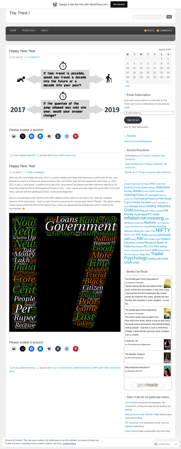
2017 (55, 368)
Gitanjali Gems (137, 206)
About (44, 30)
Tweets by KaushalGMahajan (138, 141)
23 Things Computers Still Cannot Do (153, 172)
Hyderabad (140, 214)
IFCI (149, 214)
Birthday (152, 187)
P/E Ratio (142, 235)
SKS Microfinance (131, 254)
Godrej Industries (158, 206)
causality (159, 191)
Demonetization (82, 368)
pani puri (153, 235)
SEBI (154, 250)
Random (30, 155)
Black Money (65, 368)
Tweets (131, 135)
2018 (55, 155)
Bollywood (163, 187)
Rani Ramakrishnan (136, 358)
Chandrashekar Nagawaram (139, 344)
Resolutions (137, 246)
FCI (131, 199)
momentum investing (139, 227)
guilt (146, 211)
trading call (154, 258)
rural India (134, 250)
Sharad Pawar (164, 250)
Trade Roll (29, 30)
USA (128, 262)
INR (143, 218)
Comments (165, 30)
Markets (150, 222)
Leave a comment (35, 172)
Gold (128, 210)
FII (130, 202)
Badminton (161, 184)
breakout (146, 191)
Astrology (145, 184)
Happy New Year (22, 51)
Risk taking (160, 246)
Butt (152, 191)
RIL (146, 246)
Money (152, 226)
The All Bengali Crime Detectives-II (141, 279)
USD (136, 262)
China (140, 195)
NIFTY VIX (129, 235)
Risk (151, 246)
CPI (146, 195)
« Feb (127, 86)
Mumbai (161, 226)
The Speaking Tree (134, 423)
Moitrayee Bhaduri (135, 371)
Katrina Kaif (139, 223)
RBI (140, 238)
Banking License (132, 187)
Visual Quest (131, 431)
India (156, 214)
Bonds (137, 191)
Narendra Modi (131, 231)
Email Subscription (138, 94)
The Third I (19, 13)
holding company (156, 211)
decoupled (153, 195)
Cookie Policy (69, 443)
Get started (119, 4)
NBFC (142, 231)
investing (155, 218)
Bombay (128, 191)
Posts (150, 30)
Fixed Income (142, 202)
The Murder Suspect (135, 354)
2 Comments (33, 57)
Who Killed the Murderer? (137, 367)
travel (164, 258)
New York (150, 231)
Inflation (132, 218)
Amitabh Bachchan (132, 184)
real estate (149, 239)
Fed (136, 198)
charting (129, 195)
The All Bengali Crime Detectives (141, 310)
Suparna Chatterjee (136, 283)
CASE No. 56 (131, 341)
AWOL (152, 183)
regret (157, 239)
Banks (145, 187)
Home (13, 30)
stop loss (145, 254)
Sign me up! (133, 120)
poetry (133, 239)
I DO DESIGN (131, 402)
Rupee (127, 250)
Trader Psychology (144, 255)
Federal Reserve (148, 198)
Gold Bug (138, 210)
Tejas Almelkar (132, 164)
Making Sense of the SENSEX (139, 414)
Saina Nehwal (145, 250)
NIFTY (163, 230)
